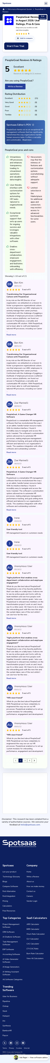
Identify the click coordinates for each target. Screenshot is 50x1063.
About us (30, 881)
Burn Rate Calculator (35, 953)
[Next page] (34, 760)
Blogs (5, 881)
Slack (5, 1011)
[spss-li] (11, 1043)
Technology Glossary (11, 876)
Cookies (19, 1048)
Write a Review (15, 86)
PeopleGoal (39, 9)
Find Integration (9, 896)
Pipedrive (6, 1001)
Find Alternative (9, 891)
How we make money (35, 886)
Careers (30, 896)
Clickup (5, 1006)
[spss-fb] (23, 1043)
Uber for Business (10, 996)
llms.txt (26, 1048)
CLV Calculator (33, 939)
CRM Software (8, 932)
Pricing (5, 901)
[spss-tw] (5, 1043)
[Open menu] (45, 3)
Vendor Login (32, 901)
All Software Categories (12, 979)
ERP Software (8, 949)
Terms (5, 1048)
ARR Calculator (33, 924)
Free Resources (9, 911)
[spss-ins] (17, 1043)
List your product (9, 872)
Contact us (31, 891)
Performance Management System (20, 9)
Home (29, 872)
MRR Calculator (33, 929)
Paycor (5, 1035)
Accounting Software (11, 954)
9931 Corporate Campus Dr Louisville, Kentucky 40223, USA (14, 1053)
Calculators (7, 906)
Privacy (11, 1048)
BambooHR (7, 1030)
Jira (4, 1021)
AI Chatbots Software (11, 937)
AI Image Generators (11, 967)
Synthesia (7, 1025)
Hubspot (6, 1016)
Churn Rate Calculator (36, 934)
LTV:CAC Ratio (32, 948)
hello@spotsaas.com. (31, 824)
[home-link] (4, 9)
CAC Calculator (33, 944)
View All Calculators (35, 958)
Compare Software (10, 886)
